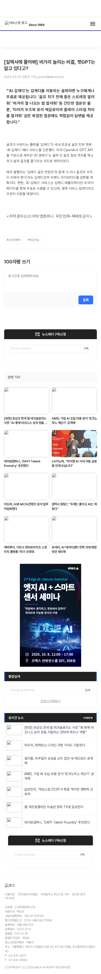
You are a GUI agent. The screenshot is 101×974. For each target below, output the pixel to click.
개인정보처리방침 (27, 894)
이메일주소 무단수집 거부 (55, 894)
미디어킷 (9, 898)
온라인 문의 (78, 894)
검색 (87, 690)
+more (88, 718)
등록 (86, 300)
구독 (86, 348)
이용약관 (9, 894)
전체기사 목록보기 (50, 701)
